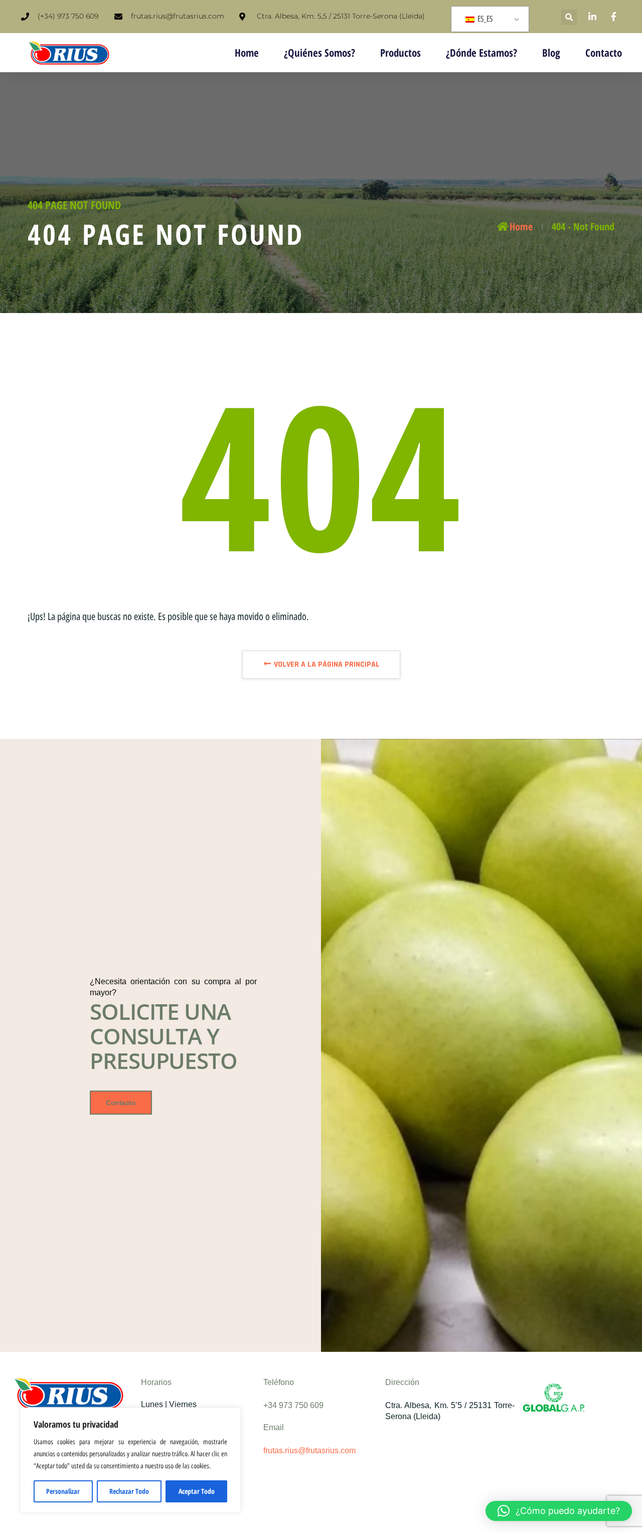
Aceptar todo (197, 1491)
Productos (400, 53)
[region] (130, 1460)
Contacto (603, 53)
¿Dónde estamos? (481, 53)
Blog (551, 53)
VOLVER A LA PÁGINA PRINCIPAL (326, 664)
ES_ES (484, 19)
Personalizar (63, 1491)
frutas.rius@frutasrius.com (309, 1450)
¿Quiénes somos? (319, 53)
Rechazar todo (129, 1491)
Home (247, 53)
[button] (569, 17)
